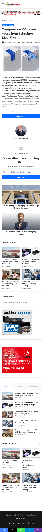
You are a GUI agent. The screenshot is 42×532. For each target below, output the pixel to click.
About (18, 518)
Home (5, 20)
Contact (23, 518)
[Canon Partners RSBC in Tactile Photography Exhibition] (11, 274)
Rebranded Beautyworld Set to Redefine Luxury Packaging (26, 431)
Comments (34, 387)
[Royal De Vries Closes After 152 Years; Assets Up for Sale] (11, 252)
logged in (13, 302)
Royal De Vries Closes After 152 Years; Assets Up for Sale (10, 262)
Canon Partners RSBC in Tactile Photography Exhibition (10, 284)
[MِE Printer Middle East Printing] (13, 4)
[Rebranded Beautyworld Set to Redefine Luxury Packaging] (7, 433)
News (11, 25)
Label (10, 20)
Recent (6, 387)
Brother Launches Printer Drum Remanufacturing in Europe (31, 262)
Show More (20, 116)
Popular (19, 387)
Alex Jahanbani (9, 42)
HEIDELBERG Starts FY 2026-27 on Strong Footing (29, 284)
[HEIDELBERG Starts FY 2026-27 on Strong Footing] (31, 274)
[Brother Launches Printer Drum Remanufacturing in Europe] (31, 252)
